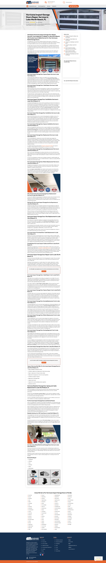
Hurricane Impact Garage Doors (42, 8)
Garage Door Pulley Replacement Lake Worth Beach (71, 54)
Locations (43, 549)
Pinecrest (43, 495)
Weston (43, 519)
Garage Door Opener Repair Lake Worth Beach (71, 40)
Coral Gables (30, 503)
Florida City (30, 514)
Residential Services (32, 6)
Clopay (57, 549)
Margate (43, 522)
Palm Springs (70, 496)
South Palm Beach (70, 503)
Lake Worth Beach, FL (71, 549)
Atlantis (69, 506)
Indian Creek (30, 527)
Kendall (43, 503)
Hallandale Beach (57, 495)
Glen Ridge (69, 524)
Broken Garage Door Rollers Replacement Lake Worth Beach (70, 51)
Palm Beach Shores (71, 509)
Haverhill (69, 521)
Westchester (43, 501)
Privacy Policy (44, 541)
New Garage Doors (41, 6)
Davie (42, 514)
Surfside (29, 521)
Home (27, 8)
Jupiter (56, 529)
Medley (29, 529)
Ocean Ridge (70, 517)
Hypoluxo (69, 511)
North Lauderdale (44, 529)
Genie (57, 545)
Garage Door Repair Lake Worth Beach (70, 45)
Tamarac (43, 521)
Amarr (57, 547)
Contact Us (54, 6)
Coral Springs (43, 511)
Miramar (43, 509)
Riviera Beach (70, 495)
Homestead (30, 506)
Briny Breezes (70, 514)
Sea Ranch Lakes (57, 511)
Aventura (29, 511)
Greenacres (56, 524)
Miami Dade (30, 495)
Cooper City (56, 503)
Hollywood (43, 506)
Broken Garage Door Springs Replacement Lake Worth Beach (70, 48)
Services (48, 6)
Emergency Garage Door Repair (47, 145)
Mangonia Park (70, 508)
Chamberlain (58, 543)
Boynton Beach (57, 517)
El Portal (29, 522)
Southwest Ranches (57, 508)
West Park (56, 509)
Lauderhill (43, 527)
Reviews (99, 557)
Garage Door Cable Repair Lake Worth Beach (72, 42)
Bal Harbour (30, 517)
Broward (29, 496)
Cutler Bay (43, 498)
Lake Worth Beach (32, 8)
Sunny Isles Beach (30, 509)
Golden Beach (30, 524)
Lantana (69, 498)
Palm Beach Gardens (58, 522)
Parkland (56, 501)
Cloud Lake (69, 522)
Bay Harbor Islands (31, 519)
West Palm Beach (57, 514)
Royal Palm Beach (57, 527)
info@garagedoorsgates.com (72, 545)
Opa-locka (29, 516)
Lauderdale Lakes (57, 506)
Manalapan (69, 516)
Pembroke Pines (44, 508)
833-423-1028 (70, 541)
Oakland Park (57, 496)
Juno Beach (69, 519)
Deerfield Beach (44, 524)
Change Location (50, 2)
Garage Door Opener (45, 545)
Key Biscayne (30, 508)
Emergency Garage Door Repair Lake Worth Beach (71, 37)
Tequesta (69, 501)
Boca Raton (56, 516)
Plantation (43, 516)
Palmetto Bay (43, 496)
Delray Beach (57, 519)
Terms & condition (44, 543)
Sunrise (43, 517)
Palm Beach (30, 498)
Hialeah (29, 501)
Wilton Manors (57, 498)
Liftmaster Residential (59, 541)
